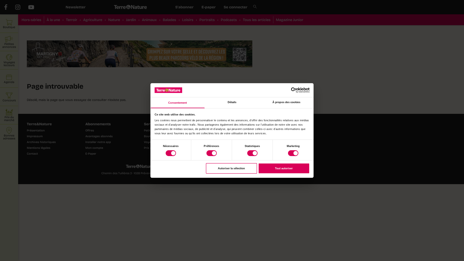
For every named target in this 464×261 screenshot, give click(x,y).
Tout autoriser (284, 168)
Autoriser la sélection (231, 168)
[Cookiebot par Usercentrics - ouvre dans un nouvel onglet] (294, 90)
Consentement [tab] (177, 102)
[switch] (211, 153)
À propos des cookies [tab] (286, 102)
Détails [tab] (232, 102)
